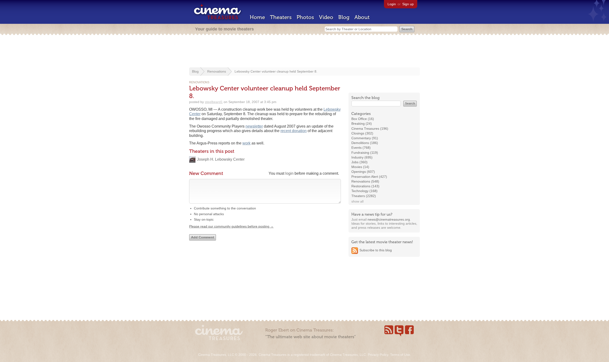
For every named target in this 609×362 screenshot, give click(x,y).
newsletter (254, 126)
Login (392, 4)
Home (257, 17)
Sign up (408, 4)
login (289, 173)
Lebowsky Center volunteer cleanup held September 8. (276, 71)
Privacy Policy (378, 355)
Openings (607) (363, 172)
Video (326, 17)
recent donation (293, 131)
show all (357, 201)
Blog (343, 17)
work (246, 143)
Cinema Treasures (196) (369, 128)
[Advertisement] (304, 51)
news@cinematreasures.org (389, 219)
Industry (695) (362, 157)
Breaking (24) (361, 123)
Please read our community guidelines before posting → (231, 226)
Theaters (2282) (363, 196)
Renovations (216, 71)
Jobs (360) (359, 162)
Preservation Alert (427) (369, 177)
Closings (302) (362, 133)
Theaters (281, 17)
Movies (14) (360, 167)
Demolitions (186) (364, 143)
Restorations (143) (365, 186)
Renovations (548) (365, 181)
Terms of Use (400, 355)
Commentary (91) (364, 138)
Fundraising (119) (364, 152)
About (362, 17)
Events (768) (361, 147)
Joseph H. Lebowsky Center (221, 159)
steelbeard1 (214, 102)
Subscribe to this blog (375, 250)
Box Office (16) (362, 119)
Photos (305, 17)
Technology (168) (364, 191)
